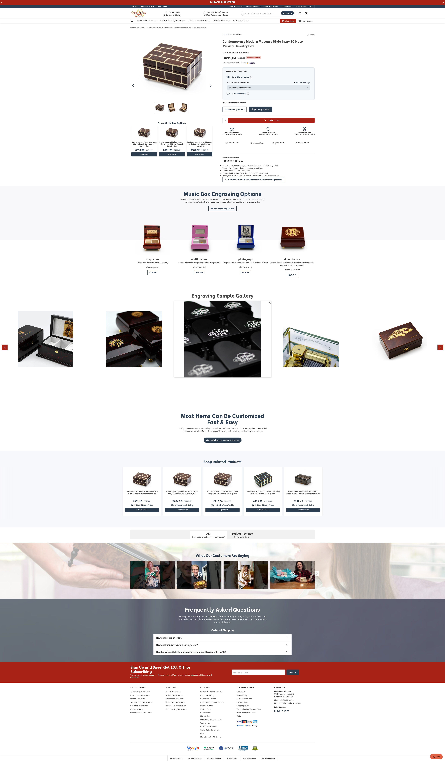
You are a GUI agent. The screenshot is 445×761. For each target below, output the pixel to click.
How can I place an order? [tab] (169, 637)
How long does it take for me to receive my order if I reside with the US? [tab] (191, 651)
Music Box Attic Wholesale (210, 737)
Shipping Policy (243, 705)
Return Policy (242, 695)
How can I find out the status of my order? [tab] (177, 644)
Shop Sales (289, 21)
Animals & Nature (137, 709)
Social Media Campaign (209, 730)
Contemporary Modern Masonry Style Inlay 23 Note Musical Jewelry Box (171, 144)
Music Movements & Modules (200, 21)
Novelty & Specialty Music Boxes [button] (172, 21)
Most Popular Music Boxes (217, 15)
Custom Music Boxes (241, 21)
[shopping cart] (306, 13)
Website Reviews (268, 758)
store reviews (303, 143)
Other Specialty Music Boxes (141, 712)
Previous (5, 347)
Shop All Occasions (173, 691)
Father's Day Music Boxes (175, 702)
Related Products (195, 758)
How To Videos (205, 712)
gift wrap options (262, 109)
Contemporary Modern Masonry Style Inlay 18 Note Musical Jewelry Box (144, 144)
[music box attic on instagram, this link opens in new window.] (278, 711)
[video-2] (199, 575)
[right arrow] (210, 85)
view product (144, 154)
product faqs (258, 143)
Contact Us (241, 691)
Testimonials (205, 723)
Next (440, 347)
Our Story (135, 6)
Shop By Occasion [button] (270, 6)
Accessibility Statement (246, 712)
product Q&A (280, 143)
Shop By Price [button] (286, 6)
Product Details (176, 758)
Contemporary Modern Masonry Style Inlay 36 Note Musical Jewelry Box (199, 144)
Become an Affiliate (208, 698)
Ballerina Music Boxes (222, 21)
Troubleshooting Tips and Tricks (249, 709)
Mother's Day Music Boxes (176, 705)
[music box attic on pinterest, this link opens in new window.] (285, 711)
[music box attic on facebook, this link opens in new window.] (275, 711)
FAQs (159, 6)
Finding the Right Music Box (211, 691)
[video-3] (246, 575)
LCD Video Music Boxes (139, 705)
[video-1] (152, 575)
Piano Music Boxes (137, 698)
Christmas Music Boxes (175, 698)
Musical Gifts (205, 716)
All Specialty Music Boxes (140, 691)
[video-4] (292, 575)
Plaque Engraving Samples (210, 719)
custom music (243, 428)
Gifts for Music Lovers (208, 726)
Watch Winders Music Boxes (141, 702)
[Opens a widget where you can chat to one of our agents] (436, 757)
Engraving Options (214, 758)
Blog (165, 6)
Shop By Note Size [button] (235, 6)
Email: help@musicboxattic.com (287, 703)
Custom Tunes (174, 12)
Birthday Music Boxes (174, 695)
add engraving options (224, 208)
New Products (307, 21)
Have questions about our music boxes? (208, 534)
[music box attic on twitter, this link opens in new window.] (288, 711)
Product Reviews (249, 758)
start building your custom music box (222, 440)
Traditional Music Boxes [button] (146, 21)
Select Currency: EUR (303, 6)
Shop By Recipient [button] (253, 6)
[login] (299, 13)
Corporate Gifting (173, 15)
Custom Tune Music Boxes (140, 695)
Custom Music (239, 93)
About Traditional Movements (212, 702)
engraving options (236, 109)
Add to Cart (273, 120)
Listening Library (206, 705)
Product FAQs (232, 758)
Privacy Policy (242, 702)
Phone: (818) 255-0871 (283, 700)
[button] (304, 6)
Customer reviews (241, 534)
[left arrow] (133, 85)
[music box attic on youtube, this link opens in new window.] (282, 711)
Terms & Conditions (244, 698)
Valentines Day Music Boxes (176, 709)
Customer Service (147, 6)
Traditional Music (241, 77)
